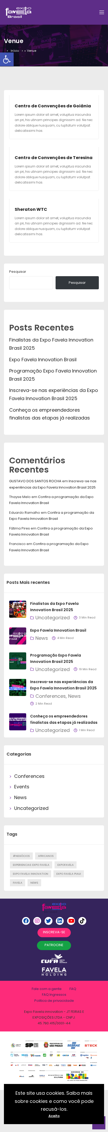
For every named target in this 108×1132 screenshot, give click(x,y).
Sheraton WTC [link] (31, 209)
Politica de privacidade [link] (54, 1000)
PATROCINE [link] (54, 944)
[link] (7, 59)
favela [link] (17, 882)
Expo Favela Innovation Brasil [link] (43, 359)
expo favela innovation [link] (30, 874)
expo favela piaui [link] (68, 874)
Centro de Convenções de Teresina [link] (54, 158)
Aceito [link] (54, 1116)
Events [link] (21, 786)
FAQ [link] (72, 988)
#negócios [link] (21, 856)
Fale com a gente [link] (47, 988)
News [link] (41, 638)
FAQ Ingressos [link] (54, 994)
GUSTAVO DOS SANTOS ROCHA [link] (35, 481)
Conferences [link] (50, 696)
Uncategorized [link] (52, 617)
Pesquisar (17, 271)
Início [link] (15, 51)
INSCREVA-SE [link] (54, 932)
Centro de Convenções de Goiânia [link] (53, 106)
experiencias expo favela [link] (31, 865)
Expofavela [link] (65, 865)
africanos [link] (46, 856)
